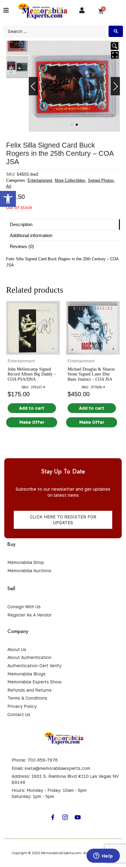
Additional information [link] (31, 235)
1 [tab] (72, 125)
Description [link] (21, 224)
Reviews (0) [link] (22, 246)
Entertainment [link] (40, 180)
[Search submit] (116, 31)
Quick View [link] (33, 349)
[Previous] (33, 86)
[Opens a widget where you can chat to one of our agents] (103, 856)
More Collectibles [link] (70, 180)
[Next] (115, 86)
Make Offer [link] (31, 422)
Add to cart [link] (31, 408)
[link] (8, 199)
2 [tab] (77, 125)
